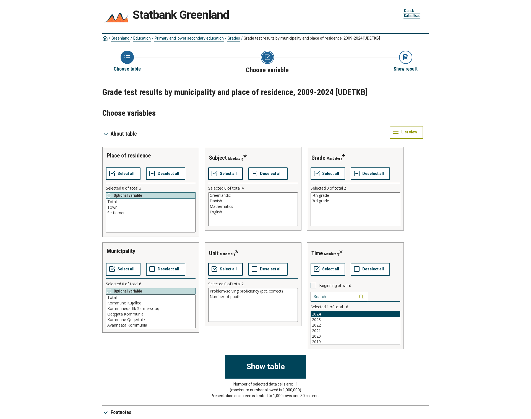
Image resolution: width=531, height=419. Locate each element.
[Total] (150, 202)
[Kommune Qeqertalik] (150, 319)
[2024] (355, 314)
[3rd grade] (355, 201)
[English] (253, 212)
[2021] (355, 330)
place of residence (129, 155)
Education (142, 38)
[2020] (355, 336)
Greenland (120, 38)
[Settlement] (150, 213)
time (317, 253)
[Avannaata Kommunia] (150, 325)
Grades (234, 38)
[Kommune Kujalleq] (150, 303)
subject (218, 157)
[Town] (150, 207)
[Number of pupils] (253, 296)
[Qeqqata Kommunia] (150, 314)
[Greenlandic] (253, 195)
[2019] (355, 342)
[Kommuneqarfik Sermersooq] (150, 308)
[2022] (355, 325)
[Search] (361, 296)
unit (213, 253)
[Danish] (253, 201)
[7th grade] (355, 195)
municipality (121, 251)
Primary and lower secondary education (189, 38)
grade (318, 157)
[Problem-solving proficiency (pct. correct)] (253, 291)
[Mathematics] (253, 206)
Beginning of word (335, 285)
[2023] (355, 319)
